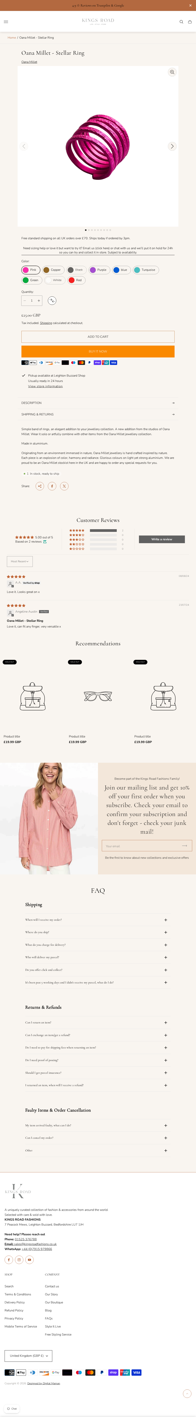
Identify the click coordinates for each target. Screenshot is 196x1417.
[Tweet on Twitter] (64, 486)
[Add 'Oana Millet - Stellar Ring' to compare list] (52, 300)
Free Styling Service (58, 1334)
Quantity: (27, 292)
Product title (12, 736)
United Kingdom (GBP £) (27, 1356)
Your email (113, 846)
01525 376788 (26, 1239)
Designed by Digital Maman (43, 1383)
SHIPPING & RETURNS (37, 414)
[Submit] (186, 845)
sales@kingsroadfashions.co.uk (31, 1244)
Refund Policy (14, 1310)
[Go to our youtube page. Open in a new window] (29, 1260)
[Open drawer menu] (6, 22)
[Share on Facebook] (52, 486)
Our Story (51, 1294)
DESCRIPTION (31, 403)
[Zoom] (172, 72)
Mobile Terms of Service (21, 1326)
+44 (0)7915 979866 (37, 1249)
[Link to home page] (18, 1191)
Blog (48, 1310)
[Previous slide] (24, 146)
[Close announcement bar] (190, 5)
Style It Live (53, 1326)
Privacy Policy (14, 1318)
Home (12, 38)
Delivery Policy (15, 1302)
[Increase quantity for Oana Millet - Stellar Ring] (39, 301)
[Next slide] (172, 146)
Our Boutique (54, 1302)
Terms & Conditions (18, 1294)
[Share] (40, 486)
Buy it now (98, 351)
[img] (16, 577)
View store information (45, 386)
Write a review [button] (161, 539)
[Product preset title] (33, 696)
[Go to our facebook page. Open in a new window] (9, 1260)
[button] (86, 230)
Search (9, 1286)
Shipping (46, 323)
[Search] (181, 22)
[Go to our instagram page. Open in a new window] (19, 1260)
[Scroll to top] (187, 1393)
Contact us (52, 1286)
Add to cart (98, 337)
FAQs (49, 1318)
